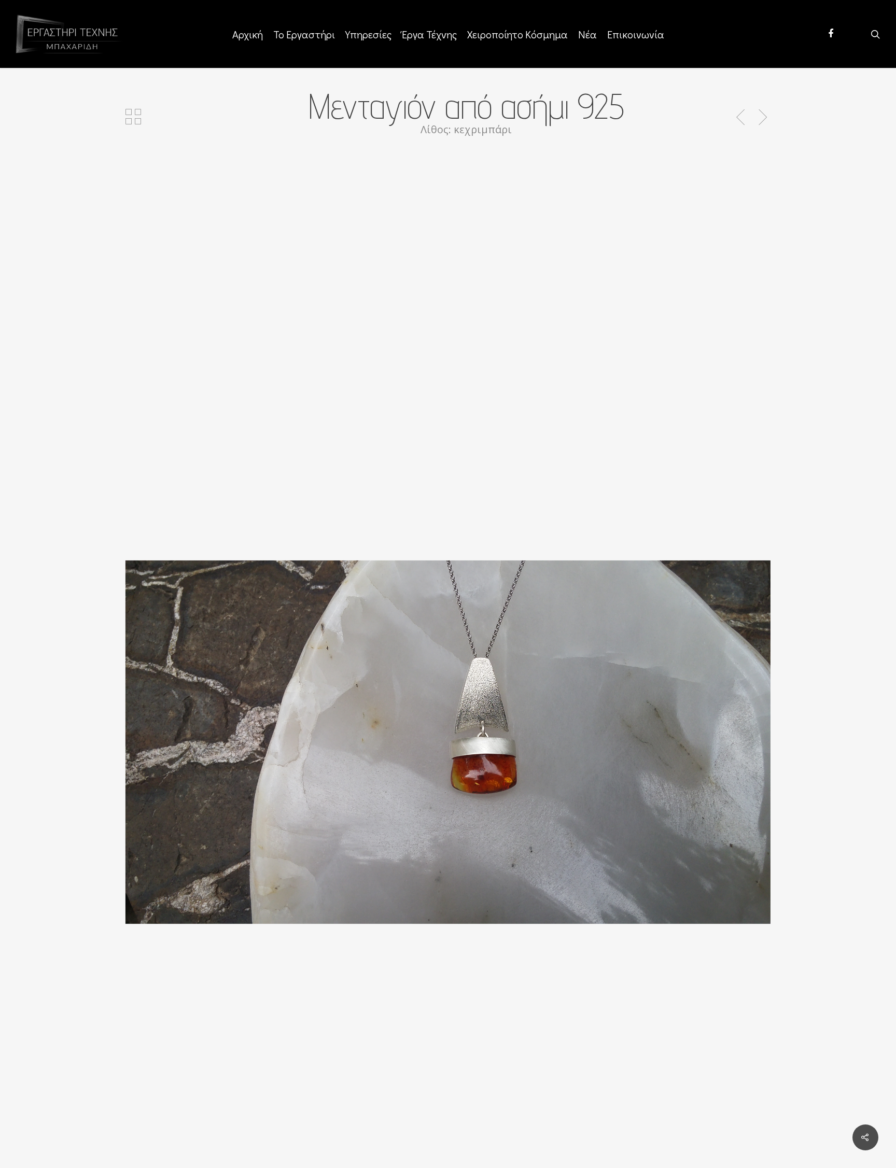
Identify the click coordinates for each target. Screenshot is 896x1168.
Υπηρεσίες (368, 34)
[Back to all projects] (133, 117)
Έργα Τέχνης (429, 34)
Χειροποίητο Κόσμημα (517, 34)
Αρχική (247, 34)
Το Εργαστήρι (304, 34)
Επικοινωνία (635, 34)
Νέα (587, 34)
